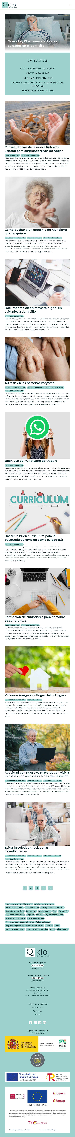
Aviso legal (37, 1011)
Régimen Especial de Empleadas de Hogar (24, 926)
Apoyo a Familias (37, 73)
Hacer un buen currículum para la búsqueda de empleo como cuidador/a (34, 538)
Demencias (31, 911)
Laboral (39, 915)
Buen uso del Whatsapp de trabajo (31, 461)
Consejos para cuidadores (52, 907)
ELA (54, 911)
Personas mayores (35, 918)
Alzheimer (27, 904)
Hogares (30, 915)
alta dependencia (13, 904)
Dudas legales (44, 911)
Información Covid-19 (38, 78)
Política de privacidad (37, 1004)
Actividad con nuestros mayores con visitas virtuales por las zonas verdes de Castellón (37, 774)
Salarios (49, 926)
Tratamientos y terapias (37, 929)
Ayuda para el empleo (44, 904)
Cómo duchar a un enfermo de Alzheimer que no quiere (36, 231)
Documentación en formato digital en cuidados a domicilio (33, 309)
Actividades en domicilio (37, 68)
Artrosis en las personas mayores (29, 383)
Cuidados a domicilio (14, 911)
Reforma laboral (43, 922)
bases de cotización (14, 907)
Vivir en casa (62, 929)
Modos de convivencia (15, 918)
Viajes (52, 929)
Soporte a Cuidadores (37, 90)
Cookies (37, 1014)
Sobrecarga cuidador (14, 929)
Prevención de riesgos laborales (19, 922)
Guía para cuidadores (15, 915)
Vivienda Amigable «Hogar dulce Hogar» (35, 695)
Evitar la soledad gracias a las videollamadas (27, 849)
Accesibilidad (37, 1007)
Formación (63, 911)
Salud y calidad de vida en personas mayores (37, 84)
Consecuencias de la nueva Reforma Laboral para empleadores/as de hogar (34, 149)
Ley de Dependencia (54, 915)
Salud (57, 926)
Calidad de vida (32, 907)
